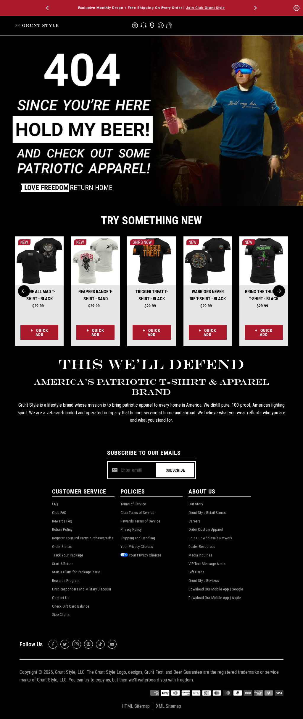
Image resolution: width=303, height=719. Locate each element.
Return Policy (62, 529)
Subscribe (175, 470)
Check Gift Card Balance (70, 606)
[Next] (255, 8)
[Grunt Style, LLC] (37, 25)
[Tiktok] (100, 644)
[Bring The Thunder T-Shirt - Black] (263, 260)
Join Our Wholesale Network (210, 538)
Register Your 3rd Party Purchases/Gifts (82, 538)
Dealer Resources (201, 546)
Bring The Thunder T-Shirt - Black (263, 295)
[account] (160, 25)
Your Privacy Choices (136, 546)
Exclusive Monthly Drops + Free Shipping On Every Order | (151, 8)
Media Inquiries (200, 555)
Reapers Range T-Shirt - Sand (95, 295)
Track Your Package (67, 555)
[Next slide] (279, 291)
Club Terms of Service (137, 512)
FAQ (55, 504)
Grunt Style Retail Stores (207, 512)
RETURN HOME (91, 188)
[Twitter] (64, 644)
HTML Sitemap (136, 706)
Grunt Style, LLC (70, 672)
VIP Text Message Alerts (206, 563)
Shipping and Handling (137, 538)
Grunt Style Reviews (203, 580)
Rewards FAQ (62, 521)
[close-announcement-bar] (296, 8)
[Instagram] (76, 644)
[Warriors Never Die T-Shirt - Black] (207, 260)
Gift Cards (196, 572)
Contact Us (60, 597)
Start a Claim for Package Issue (76, 572)
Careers (194, 521)
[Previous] (48, 8)
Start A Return (62, 563)
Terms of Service (133, 504)
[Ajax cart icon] (169, 25)
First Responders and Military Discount (81, 589)
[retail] (152, 25)
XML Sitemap (168, 706)
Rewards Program (65, 580)
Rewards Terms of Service (140, 521)
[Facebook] (53, 644)
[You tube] (112, 644)
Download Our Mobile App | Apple (214, 597)
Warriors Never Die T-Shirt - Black (208, 295)
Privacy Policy (130, 529)
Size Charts (61, 614)
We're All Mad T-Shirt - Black (39, 295)
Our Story (195, 504)
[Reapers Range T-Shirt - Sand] (95, 260)
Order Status (62, 546)
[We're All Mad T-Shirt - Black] (39, 260)
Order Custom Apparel (205, 529)
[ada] (134, 25)
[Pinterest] (88, 644)
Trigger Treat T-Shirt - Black (152, 295)
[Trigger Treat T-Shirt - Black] (151, 260)
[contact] (143, 25)
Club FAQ (59, 512)
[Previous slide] (24, 291)
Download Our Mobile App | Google (215, 589)
